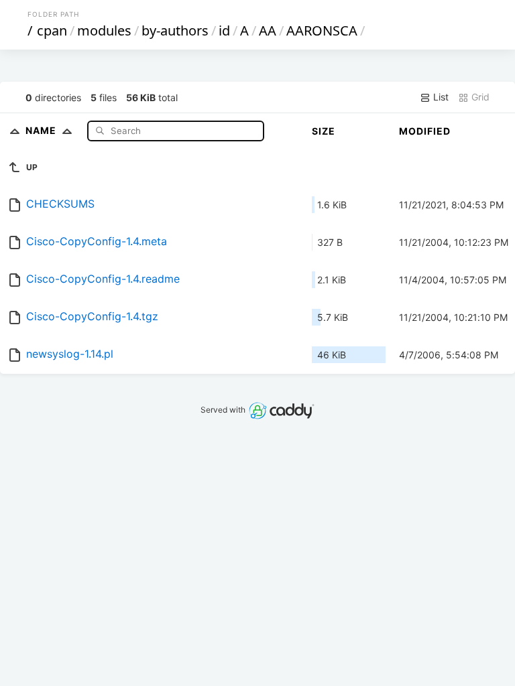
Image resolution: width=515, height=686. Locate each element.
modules (104, 30)
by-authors (175, 30)
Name (42, 130)
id (224, 30)
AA (267, 30)
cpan (52, 30)
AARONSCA (321, 30)
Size (323, 131)
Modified (425, 131)
